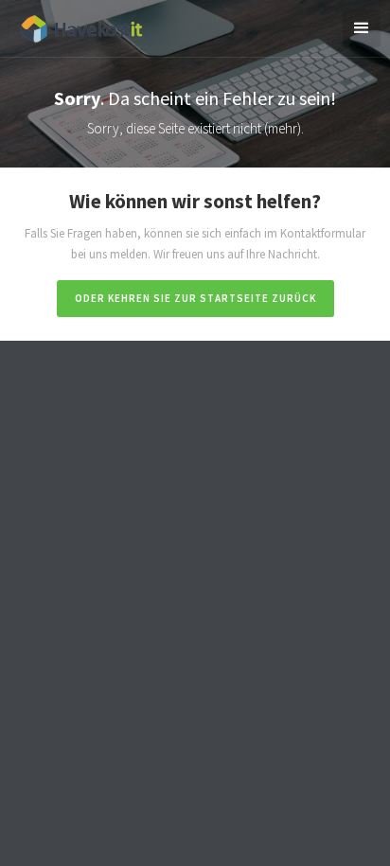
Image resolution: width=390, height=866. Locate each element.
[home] (76, 26)
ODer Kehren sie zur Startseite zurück (195, 298)
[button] (362, 28)
